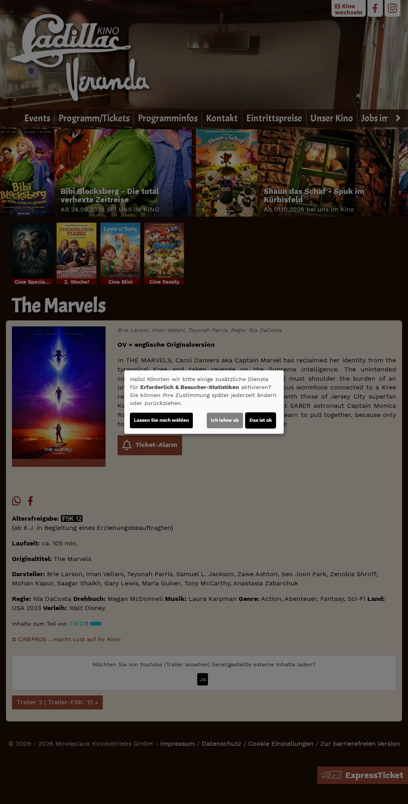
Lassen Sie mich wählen (161, 420)
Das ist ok (260, 420)
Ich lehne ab (225, 420)
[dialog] (204, 402)
